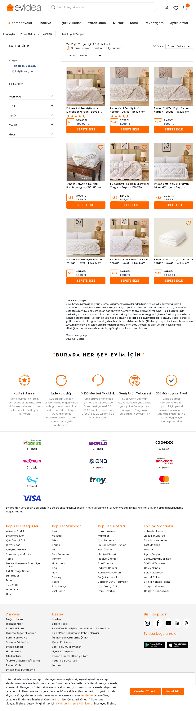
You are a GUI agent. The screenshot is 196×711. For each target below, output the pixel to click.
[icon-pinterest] (186, 623)
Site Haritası (13, 656)
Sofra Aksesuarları (109, 572)
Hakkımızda (13, 651)
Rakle (55, 582)
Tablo (9, 559)
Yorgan (47, 34)
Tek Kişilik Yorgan (24, 66)
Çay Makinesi (152, 568)
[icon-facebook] (158, 623)
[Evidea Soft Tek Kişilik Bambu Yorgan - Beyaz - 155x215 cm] (86, 238)
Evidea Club (13, 665)
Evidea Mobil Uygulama (20, 670)
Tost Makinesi (152, 545)
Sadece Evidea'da (17, 642)
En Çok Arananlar (108, 577)
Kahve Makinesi (153, 531)
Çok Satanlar (106, 540)
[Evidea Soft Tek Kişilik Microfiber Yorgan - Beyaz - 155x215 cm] (129, 162)
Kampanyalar (22, 23)
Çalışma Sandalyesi (156, 591)
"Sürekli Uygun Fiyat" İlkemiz (23, 660)
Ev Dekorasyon (15, 536)
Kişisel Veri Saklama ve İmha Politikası (75, 633)
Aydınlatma (179, 23)
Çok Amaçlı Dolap (17, 540)
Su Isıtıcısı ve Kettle (155, 540)
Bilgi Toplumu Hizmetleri (67, 647)
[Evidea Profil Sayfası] (166, 8)
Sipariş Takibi (60, 624)
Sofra (134, 23)
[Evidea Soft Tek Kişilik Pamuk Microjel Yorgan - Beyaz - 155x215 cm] (173, 162)
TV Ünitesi (12, 585)
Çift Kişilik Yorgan (22, 71)
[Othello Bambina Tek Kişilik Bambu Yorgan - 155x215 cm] (86, 162)
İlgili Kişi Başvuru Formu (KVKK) (70, 637)
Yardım (56, 619)
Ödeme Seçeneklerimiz (21, 633)
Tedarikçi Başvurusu (64, 660)
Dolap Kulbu (13, 589)
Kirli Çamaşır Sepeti (18, 571)
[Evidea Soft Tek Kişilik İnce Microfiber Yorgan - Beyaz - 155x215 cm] (86, 86)
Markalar (103, 536)
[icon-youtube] (168, 623)
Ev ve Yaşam (154, 23)
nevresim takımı (130, 311)
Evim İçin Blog (14, 647)
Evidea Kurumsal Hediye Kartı (70, 656)
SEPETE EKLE (86, 129)
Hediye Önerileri (108, 559)
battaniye (111, 311)
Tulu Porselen (60, 554)
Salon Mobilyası (153, 572)
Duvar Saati (13, 545)
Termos (149, 549)
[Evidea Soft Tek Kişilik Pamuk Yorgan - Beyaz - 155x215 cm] (173, 86)
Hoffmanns (59, 563)
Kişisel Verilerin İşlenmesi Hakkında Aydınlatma (81, 628)
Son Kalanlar (106, 563)
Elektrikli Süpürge (154, 536)
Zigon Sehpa (152, 554)
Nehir (55, 572)
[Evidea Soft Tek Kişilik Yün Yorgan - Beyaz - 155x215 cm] (129, 86)
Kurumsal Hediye (16, 637)
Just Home (58, 591)
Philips (56, 545)
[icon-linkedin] (177, 623)
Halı (8, 594)
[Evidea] (23, 7)
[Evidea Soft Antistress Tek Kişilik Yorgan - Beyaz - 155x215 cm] (129, 238)
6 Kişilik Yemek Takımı (157, 582)
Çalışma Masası (16, 549)
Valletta (57, 536)
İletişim (56, 665)
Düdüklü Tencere (154, 563)
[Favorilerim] (176, 8)
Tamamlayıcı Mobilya (19, 554)
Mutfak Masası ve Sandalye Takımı (23, 565)
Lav (54, 549)
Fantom (56, 559)
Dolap (10, 580)
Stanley (56, 577)
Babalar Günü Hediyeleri (113, 582)
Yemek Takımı (152, 577)
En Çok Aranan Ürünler (112, 545)
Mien (55, 540)
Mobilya (45, 23)
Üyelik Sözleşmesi (63, 651)
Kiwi (54, 531)
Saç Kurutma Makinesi (157, 559)
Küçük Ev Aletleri (70, 23)
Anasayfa (9, 34)
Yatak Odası (97, 23)
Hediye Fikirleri (107, 554)
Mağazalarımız (15, 619)
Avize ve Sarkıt (15, 531)
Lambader (12, 575)
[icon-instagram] (147, 623)
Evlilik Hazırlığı (106, 591)
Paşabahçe (59, 586)
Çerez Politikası (61, 642)
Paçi (54, 568)
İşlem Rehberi (14, 624)
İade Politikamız (16, 628)
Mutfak (118, 23)
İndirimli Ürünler (107, 568)
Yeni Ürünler (105, 549)
